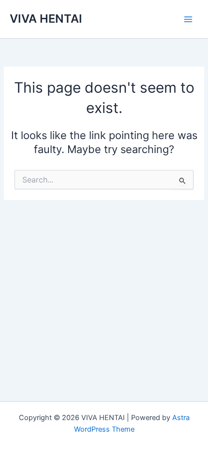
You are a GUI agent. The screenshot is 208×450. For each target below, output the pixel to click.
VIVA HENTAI (46, 19)
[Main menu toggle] (188, 19)
